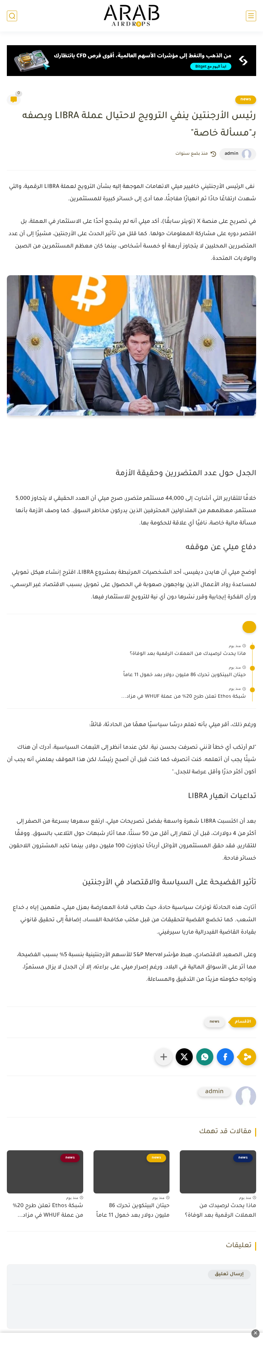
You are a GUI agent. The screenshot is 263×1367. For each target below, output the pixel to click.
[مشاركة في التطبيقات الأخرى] (163, 1056)
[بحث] (12, 16)
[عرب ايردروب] (131, 15)
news (245, 99)
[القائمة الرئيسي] (251, 16)
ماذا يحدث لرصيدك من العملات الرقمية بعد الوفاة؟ (188, 654)
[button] (225, 1056)
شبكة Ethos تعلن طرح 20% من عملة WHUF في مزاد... (183, 697)
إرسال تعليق (229, 1274)
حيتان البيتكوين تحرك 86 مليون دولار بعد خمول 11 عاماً (184, 675)
